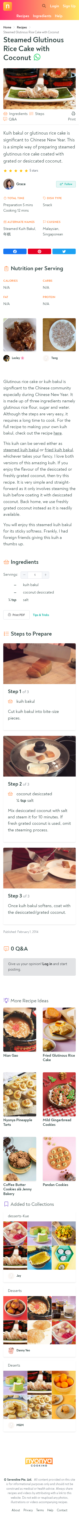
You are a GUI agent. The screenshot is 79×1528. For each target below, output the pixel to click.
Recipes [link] (22, 27)
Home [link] (7, 27)
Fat (5, 297)
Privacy (28, 1510)
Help (59, 16)
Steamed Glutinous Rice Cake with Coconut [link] (31, 32)
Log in (47, 964)
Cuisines (53, 222)
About (16, 1510)
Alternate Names (21, 222)
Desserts (15, 1291)
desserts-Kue (18, 1216)
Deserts (14, 1365)
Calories (10, 280)
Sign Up (69, 6)
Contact (62, 1510)
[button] (24, 575)
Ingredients (42, 16)
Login (54, 6)
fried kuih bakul (59, 450)
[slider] (39, 171)
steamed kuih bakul (21, 450)
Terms (40, 1510)
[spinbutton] (35, 575)
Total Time (15, 198)
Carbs (47, 280)
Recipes (22, 16)
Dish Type (54, 198)
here (58, 433)
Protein (49, 297)
